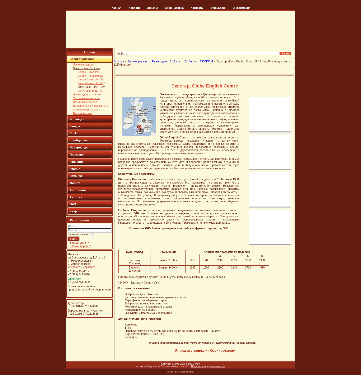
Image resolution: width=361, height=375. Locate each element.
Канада (75, 126)
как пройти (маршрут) (81, 267)
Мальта (75, 183)
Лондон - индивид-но (90, 75)
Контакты (197, 7)
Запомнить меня (78, 234)
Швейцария (78, 140)
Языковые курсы (83, 64)
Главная (116, 7)
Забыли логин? (79, 242)
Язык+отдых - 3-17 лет (86, 68)
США (73, 133)
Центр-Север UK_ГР (90, 79)
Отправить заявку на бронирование (204, 350)
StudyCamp (218, 7)
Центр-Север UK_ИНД (91, 83)
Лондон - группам (88, 72)
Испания (76, 175)
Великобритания (82, 59)
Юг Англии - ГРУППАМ (91, 87)
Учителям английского (86, 98)
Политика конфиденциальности (208, 366)
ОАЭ (73, 204)
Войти (73, 238)
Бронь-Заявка (174, 7)
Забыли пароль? (80, 246)
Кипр (73, 211)
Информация (241, 7)
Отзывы (152, 7)
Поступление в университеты (90, 105)
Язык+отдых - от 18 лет (87, 94)
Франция (76, 161)
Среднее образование (86, 109)
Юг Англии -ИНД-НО (90, 90)
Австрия (76, 197)
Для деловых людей (85, 102)
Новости (134, 7)
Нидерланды (79, 147)
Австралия (78, 190)
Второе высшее (82, 113)
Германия (77, 154)
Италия (75, 168)
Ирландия (77, 119)
